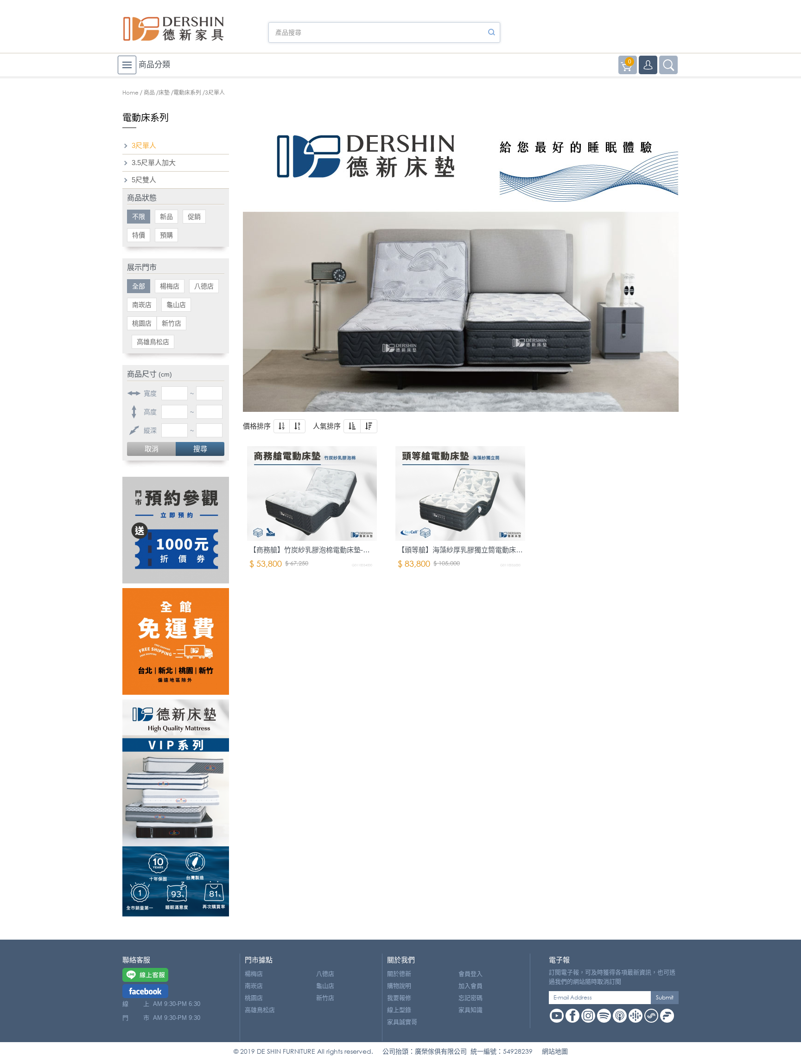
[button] (281, 426)
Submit (665, 997)
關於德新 (399, 973)
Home (130, 92)
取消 (152, 449)
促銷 (194, 216)
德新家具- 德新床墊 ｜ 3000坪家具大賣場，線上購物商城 (173, 29)
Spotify (604, 1016)
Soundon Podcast (651, 1016)
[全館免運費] (175, 641)
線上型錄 (399, 1009)
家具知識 (470, 1009)
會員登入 (470, 973)
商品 (149, 92)
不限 (138, 216)
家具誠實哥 (402, 1021)
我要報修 (399, 997)
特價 (138, 235)
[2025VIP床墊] (175, 807)
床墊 (164, 92)
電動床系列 (187, 92)
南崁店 (142, 304)
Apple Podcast (620, 1016)
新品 (166, 216)
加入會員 (470, 985)
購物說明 (399, 985)
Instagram (588, 1016)
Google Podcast (635, 1016)
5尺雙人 (144, 180)
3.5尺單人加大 (154, 162)
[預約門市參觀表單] (175, 530)
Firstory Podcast (667, 1016)
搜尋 (200, 449)
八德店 (204, 286)
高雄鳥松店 (153, 342)
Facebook (572, 1016)
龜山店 (176, 304)
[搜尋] (491, 32)
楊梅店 (169, 286)
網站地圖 (555, 1051)
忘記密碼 (470, 997)
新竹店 (171, 323)
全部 (138, 286)
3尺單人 (144, 145)
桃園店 (142, 323)
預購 (166, 235)
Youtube (557, 1016)
